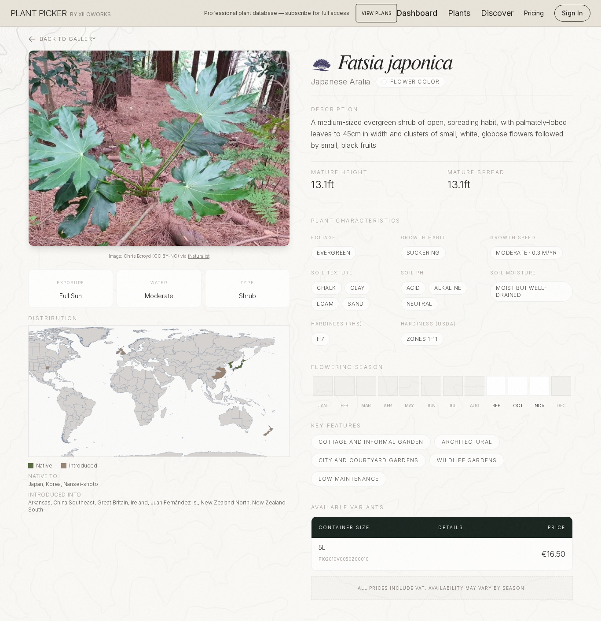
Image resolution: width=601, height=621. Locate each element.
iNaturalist (198, 256)
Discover (497, 13)
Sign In (572, 13)
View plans (377, 13)
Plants (459, 13)
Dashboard (416, 13)
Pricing (534, 13)
